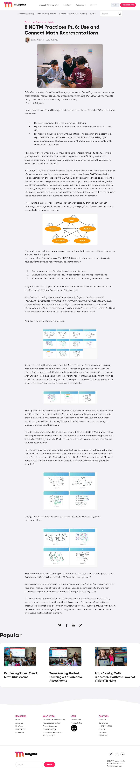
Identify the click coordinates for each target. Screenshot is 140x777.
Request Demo (128, 5)
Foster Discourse (50, 726)
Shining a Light (49, 735)
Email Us (102, 720)
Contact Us (103, 723)
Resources (19, 732)
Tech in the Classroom (35, 22)
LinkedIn (102, 729)
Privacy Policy (76, 723)
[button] (48, 5)
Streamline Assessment (53, 732)
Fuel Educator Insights (52, 723)
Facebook (103, 732)
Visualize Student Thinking (54, 720)
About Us (19, 723)
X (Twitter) (103, 735)
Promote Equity (49, 729)
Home (17, 720)
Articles (51, 22)
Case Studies (20, 729)
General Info (76, 720)
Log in (115, 5)
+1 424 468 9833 (105, 726)
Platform (19, 726)
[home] (15, 5)
